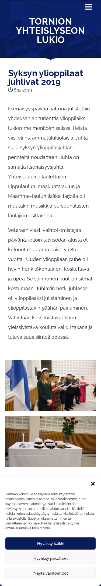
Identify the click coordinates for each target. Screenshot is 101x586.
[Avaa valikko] (88, 8)
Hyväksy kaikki (50, 543)
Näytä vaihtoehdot (50, 573)
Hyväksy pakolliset (50, 558)
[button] (93, 483)
